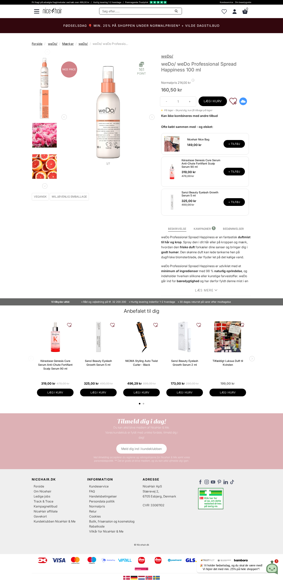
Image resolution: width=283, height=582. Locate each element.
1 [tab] (140, 404)
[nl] (142, 577)
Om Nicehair (42, 491)
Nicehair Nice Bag (198, 139)
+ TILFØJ (234, 143)
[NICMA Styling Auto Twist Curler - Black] (141, 336)
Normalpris (97, 506)
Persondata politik (102, 501)
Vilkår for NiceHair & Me (106, 531)
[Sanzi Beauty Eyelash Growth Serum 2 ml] (184, 336)
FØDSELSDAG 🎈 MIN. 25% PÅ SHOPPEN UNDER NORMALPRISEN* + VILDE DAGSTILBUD (141, 26)
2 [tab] (143, 404)
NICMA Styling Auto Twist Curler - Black (141, 362)
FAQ (92, 491)
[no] (149, 577)
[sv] (156, 577)
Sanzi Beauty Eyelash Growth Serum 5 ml (200, 194)
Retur (93, 511)
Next (44, 185)
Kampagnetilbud (45, 506)
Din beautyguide (243, 2)
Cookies (95, 516)
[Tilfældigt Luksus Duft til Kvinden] (227, 336)
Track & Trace (43, 501)
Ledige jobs (42, 496)
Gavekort (40, 516)
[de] (134, 577)
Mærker (68, 44)
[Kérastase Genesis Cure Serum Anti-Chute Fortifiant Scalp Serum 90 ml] (172, 171)
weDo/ (52, 44)
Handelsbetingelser (103, 496)
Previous (47, 53)
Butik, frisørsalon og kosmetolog (112, 521)
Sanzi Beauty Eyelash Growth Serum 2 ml (184, 362)
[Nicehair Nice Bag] (172, 143)
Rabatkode (97, 526)
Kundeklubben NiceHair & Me (54, 521)
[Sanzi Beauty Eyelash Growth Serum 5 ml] (172, 202)
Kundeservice (226, 2)
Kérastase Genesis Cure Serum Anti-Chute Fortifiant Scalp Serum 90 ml (201, 163)
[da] (127, 577)
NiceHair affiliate (46, 511)
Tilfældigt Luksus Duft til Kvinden (228, 362)
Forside (37, 44)
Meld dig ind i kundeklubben (141, 449)
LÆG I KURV (213, 101)
